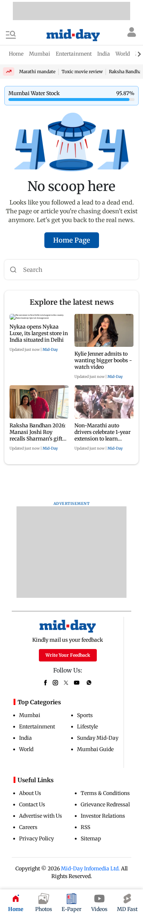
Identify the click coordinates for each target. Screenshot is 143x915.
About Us (30, 793)
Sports (85, 715)
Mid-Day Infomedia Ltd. (90, 868)
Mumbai (29, 715)
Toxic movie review (82, 71)
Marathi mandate (37, 71)
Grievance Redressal (105, 804)
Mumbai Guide (95, 749)
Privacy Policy (36, 838)
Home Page (71, 240)
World (26, 749)
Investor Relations (103, 816)
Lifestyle (87, 726)
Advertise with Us (40, 816)
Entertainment (37, 726)
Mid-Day (50, 349)
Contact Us (32, 804)
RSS (85, 827)
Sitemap (91, 838)
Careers (28, 827)
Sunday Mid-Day (97, 738)
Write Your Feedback (67, 655)
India (25, 738)
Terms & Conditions (105, 793)
